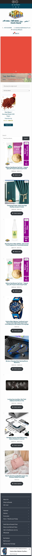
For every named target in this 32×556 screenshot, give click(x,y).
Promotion (6, 516)
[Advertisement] (16, 53)
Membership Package (9, 544)
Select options (17, 213)
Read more (8, 125)
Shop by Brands (7, 502)
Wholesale (6, 532)
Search (4, 135)
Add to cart (18, 175)
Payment (5, 510)
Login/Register (16, 4)
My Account (6, 541)
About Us (6, 499)
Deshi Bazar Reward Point (10, 524)
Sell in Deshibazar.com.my (10, 530)
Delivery (5, 513)
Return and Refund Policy (10, 527)
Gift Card (5, 505)
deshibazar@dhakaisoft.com (22, 27)
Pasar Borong (8, 118)
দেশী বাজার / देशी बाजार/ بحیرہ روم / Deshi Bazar (16, 22)
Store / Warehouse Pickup (10, 519)
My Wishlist (6, 538)
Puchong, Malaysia (17, 29)
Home (4, 79)
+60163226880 (8, 27)
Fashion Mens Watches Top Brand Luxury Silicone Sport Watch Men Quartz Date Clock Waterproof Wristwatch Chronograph (19, 551)
